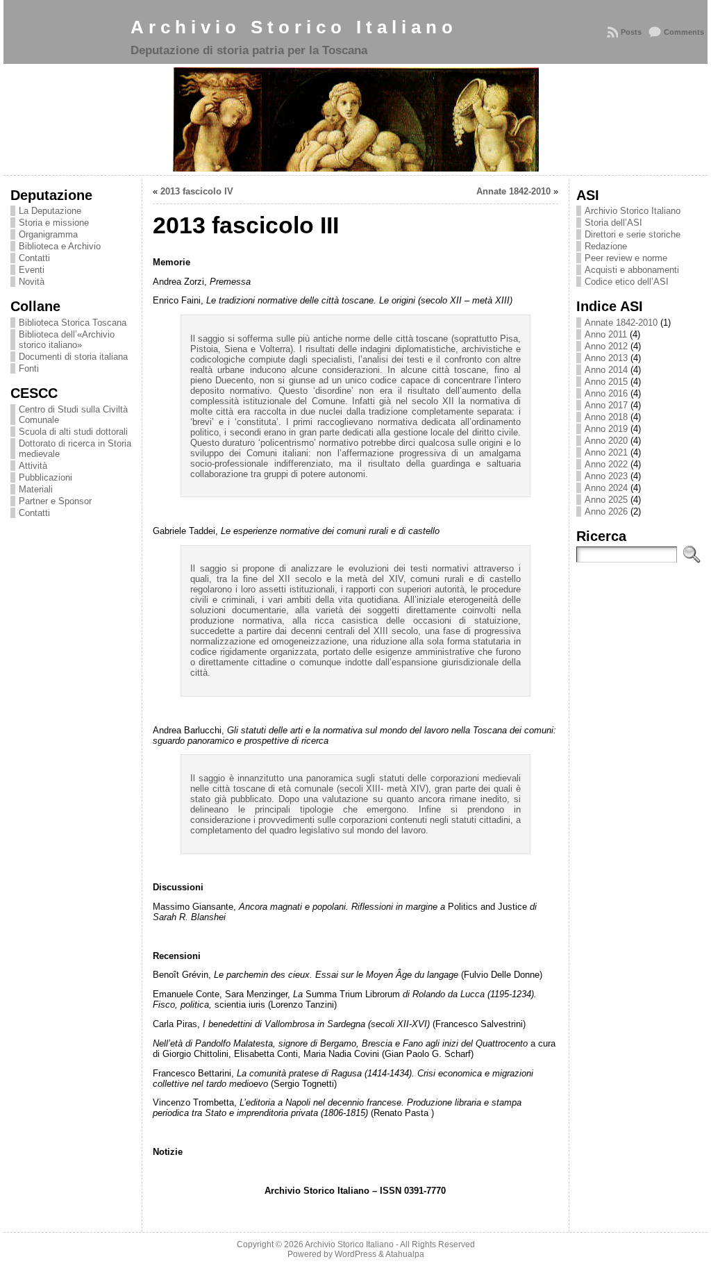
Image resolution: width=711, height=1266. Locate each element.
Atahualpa (404, 1254)
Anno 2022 (606, 464)
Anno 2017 (606, 405)
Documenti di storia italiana (73, 356)
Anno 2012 (606, 346)
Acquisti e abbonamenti (632, 270)
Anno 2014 (606, 370)
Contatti (34, 258)
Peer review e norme (626, 258)
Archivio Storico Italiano (294, 27)
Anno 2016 (606, 393)
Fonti (29, 368)
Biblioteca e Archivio (60, 246)
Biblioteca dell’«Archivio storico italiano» (67, 339)
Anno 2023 (606, 476)
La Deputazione (50, 211)
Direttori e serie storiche (632, 234)
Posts (631, 32)
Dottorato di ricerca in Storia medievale (75, 448)
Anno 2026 (606, 511)
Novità (31, 281)
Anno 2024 (606, 488)
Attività (33, 465)
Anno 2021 (606, 452)
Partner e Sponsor (55, 501)
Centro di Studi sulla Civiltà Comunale (73, 414)
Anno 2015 (606, 381)
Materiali (36, 489)
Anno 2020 (606, 440)
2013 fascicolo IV (196, 191)
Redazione (606, 246)
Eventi (31, 270)
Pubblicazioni (45, 477)
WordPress (355, 1254)
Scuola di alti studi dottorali (73, 431)
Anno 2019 (606, 429)
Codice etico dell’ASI (627, 281)
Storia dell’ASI (613, 222)
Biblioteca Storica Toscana (72, 322)
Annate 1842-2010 (513, 191)
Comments (684, 32)
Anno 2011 (606, 334)
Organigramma (48, 234)
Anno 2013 (606, 358)
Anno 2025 (606, 499)
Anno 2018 (606, 417)
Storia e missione (54, 222)
